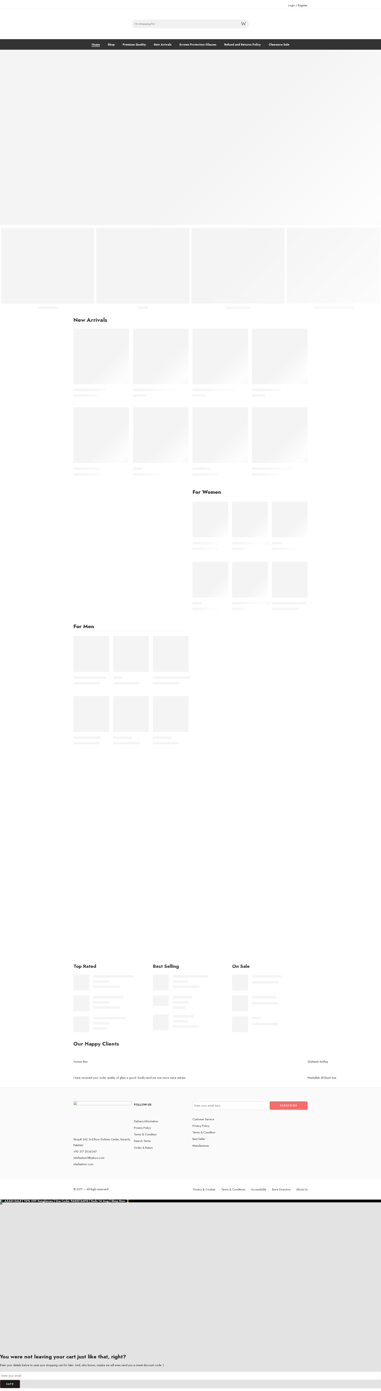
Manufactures (200, 1146)
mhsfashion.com (83, 1164)
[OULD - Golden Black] (101, 356)
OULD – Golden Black (89, 390)
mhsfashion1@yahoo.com (88, 1158)
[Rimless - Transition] (280, 356)
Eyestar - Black (182, 997)
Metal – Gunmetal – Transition (214, 390)
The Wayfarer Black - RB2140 (113, 976)
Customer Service (203, 1119)
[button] (190, 1080)
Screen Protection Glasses (197, 44)
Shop (111, 44)
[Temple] (290, 519)
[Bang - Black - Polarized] (81, 1024)
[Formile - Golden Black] (290, 580)
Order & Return (143, 1148)
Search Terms (142, 1141)
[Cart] (302, 24)
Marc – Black (201, 469)
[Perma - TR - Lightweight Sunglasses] (250, 580)
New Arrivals (162, 44)
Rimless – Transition (266, 390)
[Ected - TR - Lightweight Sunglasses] (250, 519)
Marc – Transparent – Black (272, 469)
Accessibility (258, 1189)
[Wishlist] (123, 334)
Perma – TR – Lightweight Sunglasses (259, 603)
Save (10, 1384)
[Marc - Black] (220, 435)
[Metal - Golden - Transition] (161, 356)
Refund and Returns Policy (242, 44)
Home (96, 44)
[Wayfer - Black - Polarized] (161, 982)
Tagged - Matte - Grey (108, 997)
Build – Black (162, 737)
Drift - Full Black (183, 1016)
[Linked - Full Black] (101, 435)
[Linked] (161, 435)
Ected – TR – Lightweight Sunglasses (258, 543)
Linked (137, 469)
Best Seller (198, 1139)
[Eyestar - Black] (161, 1000)
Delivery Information (146, 1121)
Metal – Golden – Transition (153, 390)
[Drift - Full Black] (161, 1022)
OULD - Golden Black (266, 976)
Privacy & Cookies (204, 1189)
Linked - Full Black (264, 997)
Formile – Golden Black (289, 603)
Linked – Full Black (86, 469)
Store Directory (281, 1189)
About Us (302, 1189)
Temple (277, 543)
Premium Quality (134, 44)
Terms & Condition (145, 1134)
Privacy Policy (142, 1128)
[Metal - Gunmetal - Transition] (220, 356)
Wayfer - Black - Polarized (190, 976)
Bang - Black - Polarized (109, 1018)
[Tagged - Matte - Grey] (81, 1003)
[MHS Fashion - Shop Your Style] (102, 23)
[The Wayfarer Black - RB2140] (81, 982)
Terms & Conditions (233, 1189)
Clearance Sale (279, 44)
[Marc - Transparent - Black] (280, 435)
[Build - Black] (171, 714)
